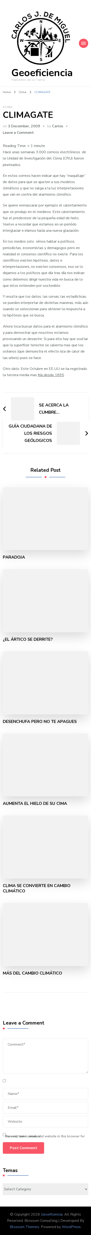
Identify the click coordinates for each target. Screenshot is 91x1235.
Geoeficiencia (42, 73)
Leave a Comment (18, 132)
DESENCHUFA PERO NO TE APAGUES (40, 721)
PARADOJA (14, 557)
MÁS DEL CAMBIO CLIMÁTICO (32, 973)
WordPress (71, 1226)
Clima (8, 107)
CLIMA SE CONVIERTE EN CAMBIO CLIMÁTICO (36, 888)
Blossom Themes (24, 1226)
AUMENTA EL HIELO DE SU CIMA (35, 803)
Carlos (57, 126)
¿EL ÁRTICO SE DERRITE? (28, 639)
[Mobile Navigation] (83, 43)
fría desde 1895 (51, 375)
